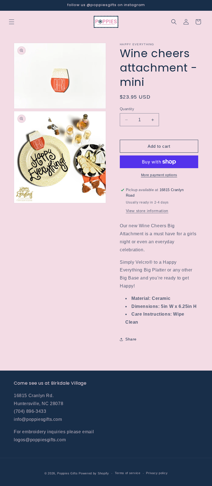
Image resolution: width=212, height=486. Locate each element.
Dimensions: (145, 306)
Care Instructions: (151, 314)
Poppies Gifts (68, 473)
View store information (147, 210)
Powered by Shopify (94, 473)
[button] (12, 22)
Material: (140, 298)
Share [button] (131, 339)
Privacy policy (157, 473)
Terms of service (128, 473)
